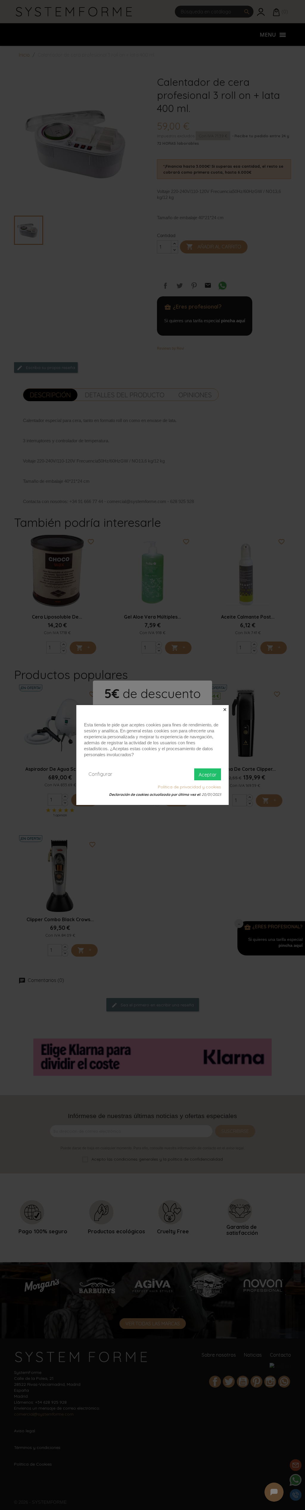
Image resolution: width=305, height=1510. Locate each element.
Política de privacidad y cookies (189, 787)
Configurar (100, 774)
